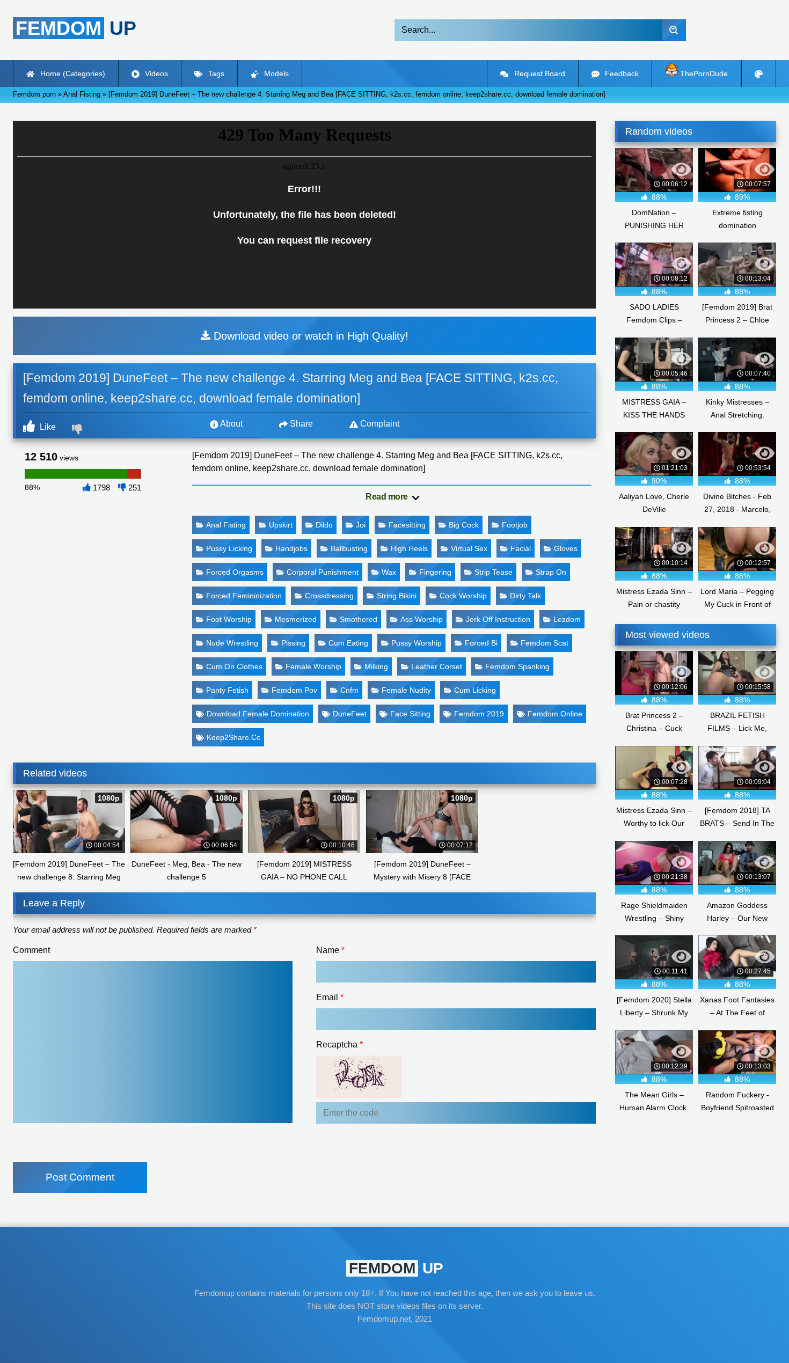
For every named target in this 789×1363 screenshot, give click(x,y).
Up (76, 28)
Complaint (378, 423)
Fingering (435, 572)
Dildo (324, 525)
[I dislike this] (78, 430)
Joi (361, 525)
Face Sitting (410, 713)
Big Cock (464, 525)
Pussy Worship (416, 643)
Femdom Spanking (517, 666)
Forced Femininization (244, 595)
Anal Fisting (226, 525)
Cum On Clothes (234, 666)
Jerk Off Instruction (498, 619)
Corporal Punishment (323, 572)
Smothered (358, 619)
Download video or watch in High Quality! (309, 336)
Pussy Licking (229, 548)
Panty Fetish (227, 690)
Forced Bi (481, 643)
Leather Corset (436, 666)
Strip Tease (493, 572)
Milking (376, 666)
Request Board (538, 73)
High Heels (409, 548)
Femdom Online (555, 713)
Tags (215, 73)
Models (275, 73)
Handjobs (291, 548)
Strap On (551, 572)
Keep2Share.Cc (233, 737)
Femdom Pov (294, 690)
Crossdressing (329, 595)
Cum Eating (348, 643)
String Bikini (397, 595)
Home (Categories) (71, 73)
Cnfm (349, 690)
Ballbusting (349, 548)
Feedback (621, 73)
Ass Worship (421, 619)
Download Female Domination (258, 713)
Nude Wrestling (232, 643)
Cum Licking (475, 690)
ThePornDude (703, 73)
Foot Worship (229, 619)
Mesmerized (296, 619)
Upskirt (281, 525)
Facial (520, 548)
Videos (155, 73)
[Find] (674, 30)
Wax (389, 572)
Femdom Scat (544, 643)
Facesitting (407, 525)
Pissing (293, 643)
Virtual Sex (469, 548)
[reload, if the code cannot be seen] (359, 1095)
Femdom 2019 (479, 713)
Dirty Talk (525, 595)
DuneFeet (350, 713)
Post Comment (80, 1177)
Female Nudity (406, 690)
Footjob (515, 525)
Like (47, 426)
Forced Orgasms (235, 572)
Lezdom (567, 619)
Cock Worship (463, 595)
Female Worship (313, 666)
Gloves (566, 548)
